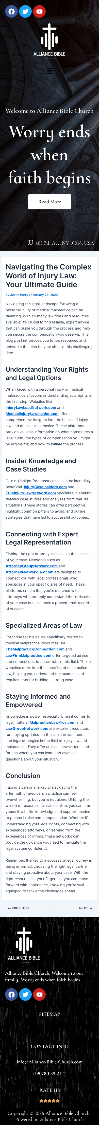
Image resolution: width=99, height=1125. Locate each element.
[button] (49, 71)
